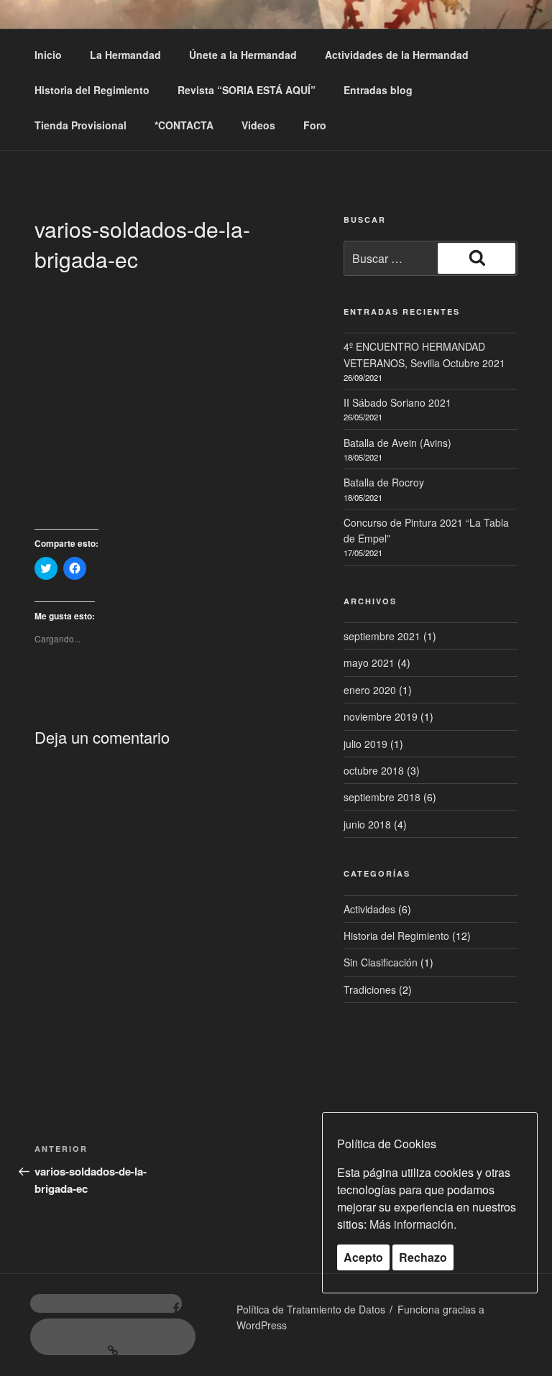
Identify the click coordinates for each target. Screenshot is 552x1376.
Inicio (48, 54)
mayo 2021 (369, 662)
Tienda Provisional (80, 125)
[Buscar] (476, 258)
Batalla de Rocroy (384, 482)
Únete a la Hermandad (243, 54)
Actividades (369, 909)
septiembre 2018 (382, 797)
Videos (258, 125)
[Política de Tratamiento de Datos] (113, 1337)
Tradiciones (370, 989)
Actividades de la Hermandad (397, 54)
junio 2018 (367, 824)
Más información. (412, 1224)
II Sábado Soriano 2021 (397, 402)
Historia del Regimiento (92, 90)
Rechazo (423, 1257)
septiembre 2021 (382, 636)
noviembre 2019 (381, 716)
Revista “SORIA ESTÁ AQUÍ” (247, 90)
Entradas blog (378, 90)
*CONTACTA (184, 125)
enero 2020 (370, 690)
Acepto (363, 1257)
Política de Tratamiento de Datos (310, 1309)
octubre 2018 (374, 770)
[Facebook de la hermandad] (106, 1303)
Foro (314, 125)
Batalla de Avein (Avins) (397, 442)
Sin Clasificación (381, 962)
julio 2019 (365, 744)
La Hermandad (125, 54)
